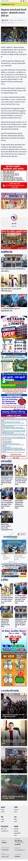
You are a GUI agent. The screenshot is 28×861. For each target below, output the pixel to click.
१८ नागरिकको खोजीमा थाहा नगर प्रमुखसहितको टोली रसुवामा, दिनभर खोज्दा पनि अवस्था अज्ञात (7, 504)
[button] (22, 4)
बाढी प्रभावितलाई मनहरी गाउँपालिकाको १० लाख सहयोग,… (13, 270)
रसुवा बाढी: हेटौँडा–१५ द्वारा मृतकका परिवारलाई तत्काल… (11, 290)
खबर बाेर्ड (6, 20)
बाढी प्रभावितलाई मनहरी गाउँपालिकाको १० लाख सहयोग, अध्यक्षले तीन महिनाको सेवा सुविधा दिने (7, 481)
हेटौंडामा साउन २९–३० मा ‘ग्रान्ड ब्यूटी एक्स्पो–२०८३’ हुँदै (13, 770)
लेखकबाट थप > (14, 226)
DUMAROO (17, 856)
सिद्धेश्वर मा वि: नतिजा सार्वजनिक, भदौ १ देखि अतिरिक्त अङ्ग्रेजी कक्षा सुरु (13, 716)
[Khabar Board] (8, 4)
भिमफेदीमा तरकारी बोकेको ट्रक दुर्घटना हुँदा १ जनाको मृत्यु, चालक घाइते (13, 797)
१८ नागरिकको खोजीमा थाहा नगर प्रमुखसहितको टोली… (10, 309)
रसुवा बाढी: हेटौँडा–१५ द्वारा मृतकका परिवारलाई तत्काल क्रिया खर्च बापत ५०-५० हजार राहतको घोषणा (21, 481)
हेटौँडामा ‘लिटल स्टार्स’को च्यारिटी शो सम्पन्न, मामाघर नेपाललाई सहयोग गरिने (6, 527)
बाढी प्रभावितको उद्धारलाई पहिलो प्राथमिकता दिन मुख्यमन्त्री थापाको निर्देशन (19, 504)
